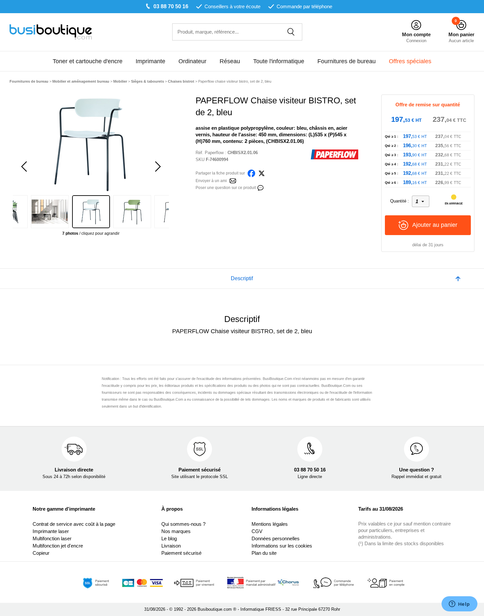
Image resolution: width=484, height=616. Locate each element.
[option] (91, 144)
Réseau (230, 61)
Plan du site (264, 553)
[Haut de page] (458, 278)
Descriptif (242, 278)
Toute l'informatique (278, 61)
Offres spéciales (410, 61)
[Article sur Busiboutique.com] (232, 180)
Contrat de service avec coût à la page (74, 524)
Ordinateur (192, 61)
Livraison (171, 546)
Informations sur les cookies (282, 546)
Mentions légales (270, 524)
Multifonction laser (52, 538)
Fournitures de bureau (346, 61)
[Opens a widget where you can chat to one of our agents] (459, 604)
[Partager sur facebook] (251, 172)
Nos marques (176, 531)
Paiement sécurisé (181, 553)
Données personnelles (276, 538)
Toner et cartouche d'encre (87, 61)
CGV (257, 531)
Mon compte (416, 34)
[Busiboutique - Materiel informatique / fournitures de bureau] (51, 31)
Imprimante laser (51, 531)
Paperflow (214, 152)
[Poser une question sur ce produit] (260, 187)
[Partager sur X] (261, 172)
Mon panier (461, 34)
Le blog (169, 538)
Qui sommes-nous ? (183, 524)
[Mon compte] (416, 25)
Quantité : (399, 201)
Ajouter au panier (434, 225)
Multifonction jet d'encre (58, 546)
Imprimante (150, 61)
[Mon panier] (461, 25)
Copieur (41, 553)
